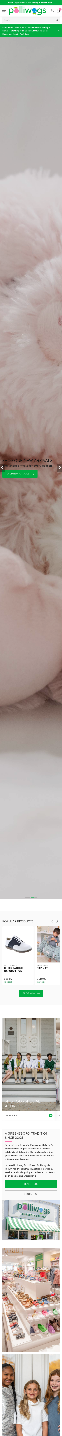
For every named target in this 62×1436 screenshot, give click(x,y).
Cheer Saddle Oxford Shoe (13, 969)
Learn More (31, 1184)
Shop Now (29, 993)
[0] (58, 10)
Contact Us (31, 1194)
